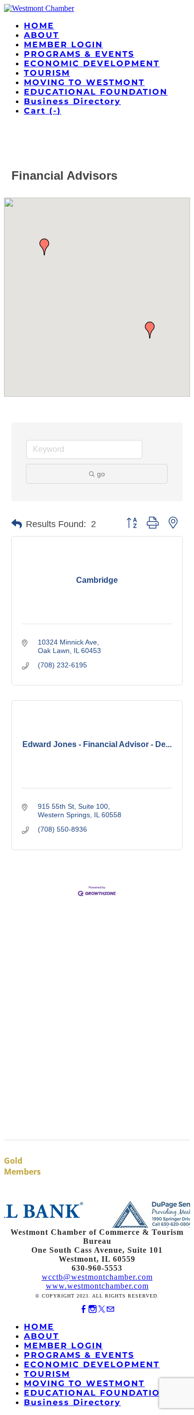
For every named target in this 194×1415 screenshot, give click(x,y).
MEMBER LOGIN (63, 44)
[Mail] (110, 1309)
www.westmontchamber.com (97, 1286)
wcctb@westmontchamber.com (97, 1277)
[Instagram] (93, 1309)
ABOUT (41, 35)
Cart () (42, 110)
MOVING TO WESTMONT (84, 82)
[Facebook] (84, 1309)
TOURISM (47, 73)
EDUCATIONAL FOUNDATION (96, 92)
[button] (150, 330)
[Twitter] (101, 1309)
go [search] (101, 474)
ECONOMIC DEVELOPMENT (92, 63)
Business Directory (72, 101)
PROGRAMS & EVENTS (79, 54)
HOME (39, 25)
